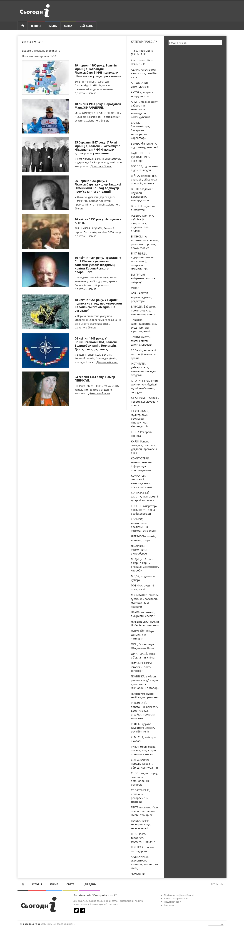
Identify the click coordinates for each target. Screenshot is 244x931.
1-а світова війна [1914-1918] (142, 52)
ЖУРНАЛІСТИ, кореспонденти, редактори (141, 297)
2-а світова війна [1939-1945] (142, 62)
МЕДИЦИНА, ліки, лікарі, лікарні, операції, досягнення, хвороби (145, 564)
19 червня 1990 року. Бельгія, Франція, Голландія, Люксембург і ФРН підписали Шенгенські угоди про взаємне (98, 71)
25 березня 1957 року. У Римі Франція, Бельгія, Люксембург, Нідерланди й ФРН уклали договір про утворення (98, 148)
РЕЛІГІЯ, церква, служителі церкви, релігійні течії (143, 727)
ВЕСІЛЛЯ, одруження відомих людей (144, 168)
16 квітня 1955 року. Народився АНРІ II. (98, 221)
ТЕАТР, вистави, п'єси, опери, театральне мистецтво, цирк (145, 811)
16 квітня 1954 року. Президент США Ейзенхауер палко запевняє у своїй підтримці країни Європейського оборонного (98, 265)
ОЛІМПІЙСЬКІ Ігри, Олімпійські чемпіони (143, 634)
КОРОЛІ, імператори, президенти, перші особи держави (144, 509)
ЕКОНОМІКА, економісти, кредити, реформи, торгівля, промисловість (145, 242)
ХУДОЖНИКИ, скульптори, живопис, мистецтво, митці (144, 862)
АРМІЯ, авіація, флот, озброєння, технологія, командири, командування (144, 109)
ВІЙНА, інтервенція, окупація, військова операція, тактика (144, 179)
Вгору (215, 884)
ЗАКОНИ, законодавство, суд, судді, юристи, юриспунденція (144, 325)
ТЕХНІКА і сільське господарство (143, 849)
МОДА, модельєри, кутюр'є (143, 578)
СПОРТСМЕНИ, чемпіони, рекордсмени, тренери (140, 795)
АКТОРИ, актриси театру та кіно (142, 94)
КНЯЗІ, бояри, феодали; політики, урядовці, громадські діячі (144, 447)
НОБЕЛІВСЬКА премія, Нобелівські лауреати (145, 623)
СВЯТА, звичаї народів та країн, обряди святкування (144, 763)
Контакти (169, 905)
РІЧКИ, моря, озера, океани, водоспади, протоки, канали (144, 750)
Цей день (86, 26)
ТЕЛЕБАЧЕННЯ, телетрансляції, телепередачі (141, 824)
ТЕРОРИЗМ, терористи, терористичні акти (143, 837)
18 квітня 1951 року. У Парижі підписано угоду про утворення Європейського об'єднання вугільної (98, 305)
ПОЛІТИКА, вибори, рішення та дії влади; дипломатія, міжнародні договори (145, 682)
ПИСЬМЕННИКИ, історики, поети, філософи (141, 667)
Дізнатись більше (85, 93)
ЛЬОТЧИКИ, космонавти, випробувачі (139, 549)
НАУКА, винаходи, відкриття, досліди (143, 614)
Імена (52, 26)
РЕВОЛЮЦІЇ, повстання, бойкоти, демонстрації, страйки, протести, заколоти (144, 710)
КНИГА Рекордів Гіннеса (141, 433)
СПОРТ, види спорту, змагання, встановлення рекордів (144, 778)
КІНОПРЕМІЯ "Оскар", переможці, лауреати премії (145, 401)
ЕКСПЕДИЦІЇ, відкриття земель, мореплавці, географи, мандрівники (142, 261)
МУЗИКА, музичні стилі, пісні (142, 587)
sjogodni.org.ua (32, 923)
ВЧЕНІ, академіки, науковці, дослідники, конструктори (142, 194)
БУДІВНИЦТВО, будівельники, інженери (140, 156)
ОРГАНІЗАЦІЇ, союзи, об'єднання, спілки (144, 655)
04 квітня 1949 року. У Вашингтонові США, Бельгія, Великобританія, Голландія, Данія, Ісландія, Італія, (96, 344)
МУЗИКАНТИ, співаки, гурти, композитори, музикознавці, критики (145, 600)
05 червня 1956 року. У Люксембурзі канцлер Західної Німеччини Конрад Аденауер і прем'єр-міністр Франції (98, 186)
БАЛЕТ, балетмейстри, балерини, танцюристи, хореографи (140, 130)
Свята (68, 26)
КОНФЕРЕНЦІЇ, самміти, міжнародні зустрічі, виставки (144, 496)
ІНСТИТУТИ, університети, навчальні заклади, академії (143, 369)
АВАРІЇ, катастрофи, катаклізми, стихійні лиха (144, 73)
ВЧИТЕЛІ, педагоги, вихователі (143, 208)
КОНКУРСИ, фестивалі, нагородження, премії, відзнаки (141, 481)
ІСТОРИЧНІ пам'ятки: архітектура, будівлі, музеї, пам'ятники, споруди (144, 386)
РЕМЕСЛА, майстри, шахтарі (143, 739)
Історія (36, 26)
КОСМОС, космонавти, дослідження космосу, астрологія (143, 524)
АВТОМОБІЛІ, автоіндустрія (140, 84)
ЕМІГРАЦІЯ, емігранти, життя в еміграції (143, 278)
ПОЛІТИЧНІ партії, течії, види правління (145, 695)
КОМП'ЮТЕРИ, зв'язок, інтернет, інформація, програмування (142, 464)
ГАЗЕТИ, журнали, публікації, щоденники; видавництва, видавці (142, 223)
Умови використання (176, 898)
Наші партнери (172, 901)
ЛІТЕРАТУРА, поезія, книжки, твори (143, 538)
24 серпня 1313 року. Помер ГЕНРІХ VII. (95, 378)
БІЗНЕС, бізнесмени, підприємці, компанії (144, 145)
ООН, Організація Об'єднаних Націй (143, 646)
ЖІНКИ (135, 287)
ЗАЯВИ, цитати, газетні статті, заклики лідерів (141, 340)
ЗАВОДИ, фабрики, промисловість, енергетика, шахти (143, 310)
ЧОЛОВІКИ (138, 873)
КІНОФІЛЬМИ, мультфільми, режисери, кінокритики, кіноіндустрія (140, 418)
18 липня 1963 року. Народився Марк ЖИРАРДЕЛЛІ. (98, 105)
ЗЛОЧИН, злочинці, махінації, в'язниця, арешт (143, 354)
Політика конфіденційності (178, 895)
